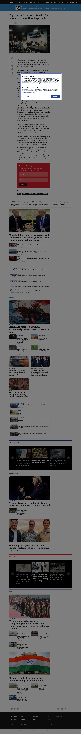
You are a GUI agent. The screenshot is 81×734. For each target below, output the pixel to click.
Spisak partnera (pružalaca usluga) (28, 92)
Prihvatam (55, 96)
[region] (41, 86)
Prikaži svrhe (26, 96)
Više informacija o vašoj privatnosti (39, 85)
